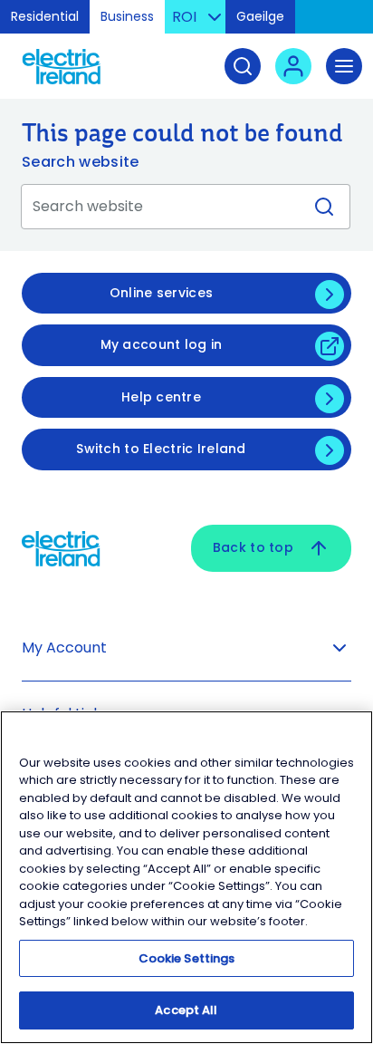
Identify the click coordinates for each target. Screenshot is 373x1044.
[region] (186, 877)
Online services (161, 293)
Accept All (186, 1010)
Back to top (253, 547)
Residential (45, 16)
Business (127, 16)
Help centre (161, 397)
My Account (64, 647)
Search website (80, 161)
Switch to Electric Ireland (160, 449)
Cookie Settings (187, 958)
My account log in (161, 344)
